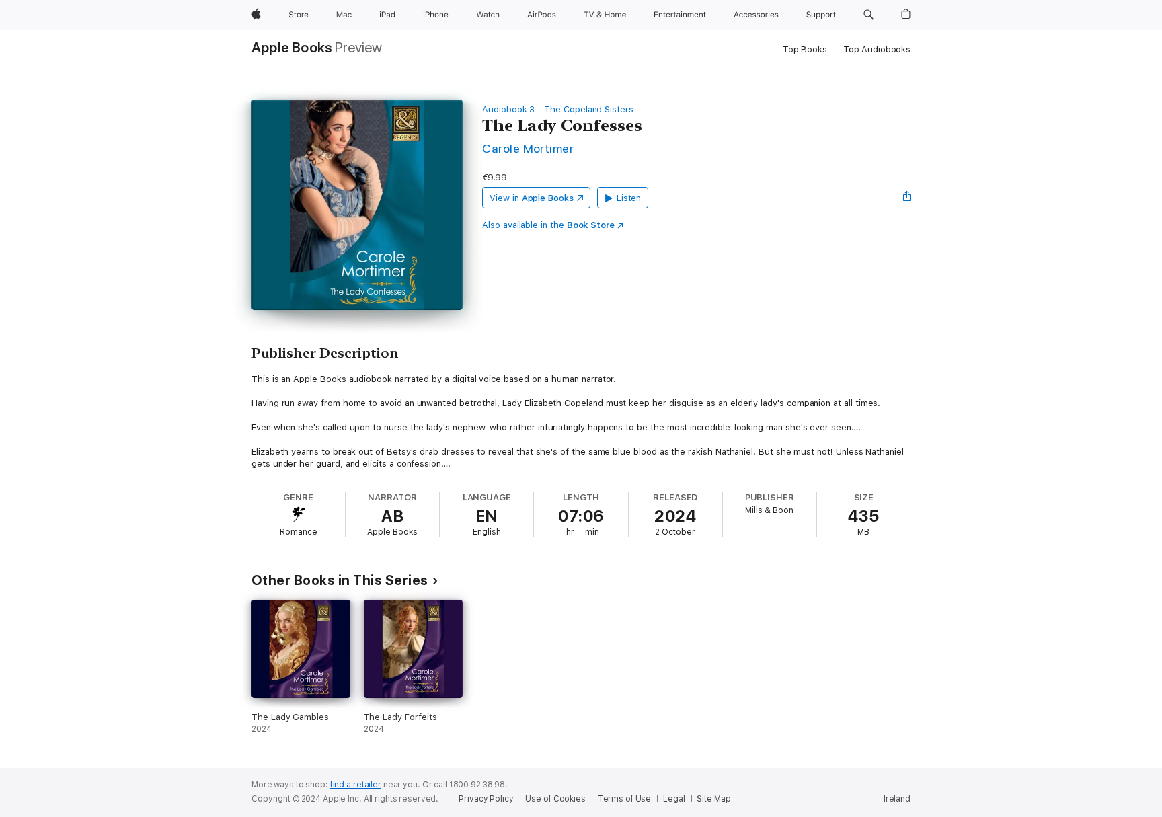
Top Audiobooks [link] (877, 49)
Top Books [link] (805, 49)
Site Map (713, 799)
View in (532, 198)
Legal (674, 799)
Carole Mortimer (528, 148)
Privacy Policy (486, 799)
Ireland (897, 799)
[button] (868, 15)
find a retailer (355, 784)
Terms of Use (625, 799)
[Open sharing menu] (907, 198)
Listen (629, 198)
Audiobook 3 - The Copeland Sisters (557, 109)
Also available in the (548, 225)
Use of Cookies (555, 799)
